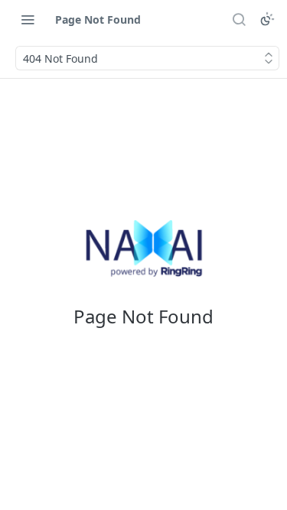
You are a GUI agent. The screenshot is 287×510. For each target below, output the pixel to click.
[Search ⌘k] (239, 19)
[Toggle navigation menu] (27, 19)
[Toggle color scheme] (267, 19)
